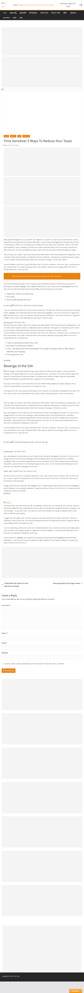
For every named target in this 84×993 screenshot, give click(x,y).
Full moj (16, 976)
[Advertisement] (42, 41)
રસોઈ (14, 18)
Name (5, 633)
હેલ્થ (21, 18)
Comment (6, 605)
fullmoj (17, 145)
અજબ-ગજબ (44, 13)
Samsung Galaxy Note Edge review (66, 583)
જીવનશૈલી (23, 13)
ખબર (4, 13)
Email (4, 643)
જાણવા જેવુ (13, 13)
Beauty (6, 136)
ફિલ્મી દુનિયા (33, 13)
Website (5, 653)
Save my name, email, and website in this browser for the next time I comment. (34, 664)
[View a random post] (80, 5)
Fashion (13, 136)
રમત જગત (6, 18)
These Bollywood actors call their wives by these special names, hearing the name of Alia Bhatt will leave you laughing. (36, 5)
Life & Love (26, 136)
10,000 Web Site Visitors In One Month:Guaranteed (16, 584)
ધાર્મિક (65, 13)
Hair (19, 136)
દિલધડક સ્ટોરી (56, 13)
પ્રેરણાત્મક (73, 13)
